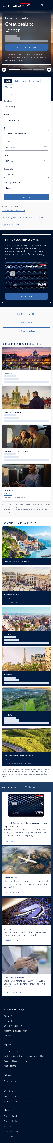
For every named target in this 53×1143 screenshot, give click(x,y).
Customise (37, 593)
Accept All (16, 593)
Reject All (26, 602)
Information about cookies (17, 584)
